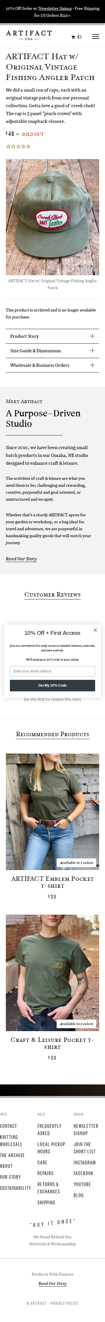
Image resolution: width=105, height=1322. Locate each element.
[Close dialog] (95, 630)
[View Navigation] (95, 34)
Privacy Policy (64, 1303)
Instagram (85, 1162)
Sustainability (16, 1187)
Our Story (10, 1176)
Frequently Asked (50, 1129)
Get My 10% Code (52, 685)
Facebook (84, 1172)
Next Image (89, 266)
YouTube (82, 1183)
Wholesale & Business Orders (39, 365)
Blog (79, 1194)
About (6, 1165)
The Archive (12, 1154)
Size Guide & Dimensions (35, 350)
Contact (8, 1125)
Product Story (24, 336)
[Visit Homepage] (29, 34)
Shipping (46, 1202)
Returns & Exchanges (49, 1187)
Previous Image (80, 266)
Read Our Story (21, 558)
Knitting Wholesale (11, 1140)
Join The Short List (85, 1147)
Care (43, 1162)
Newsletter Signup (55, 8)
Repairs (46, 1172)
